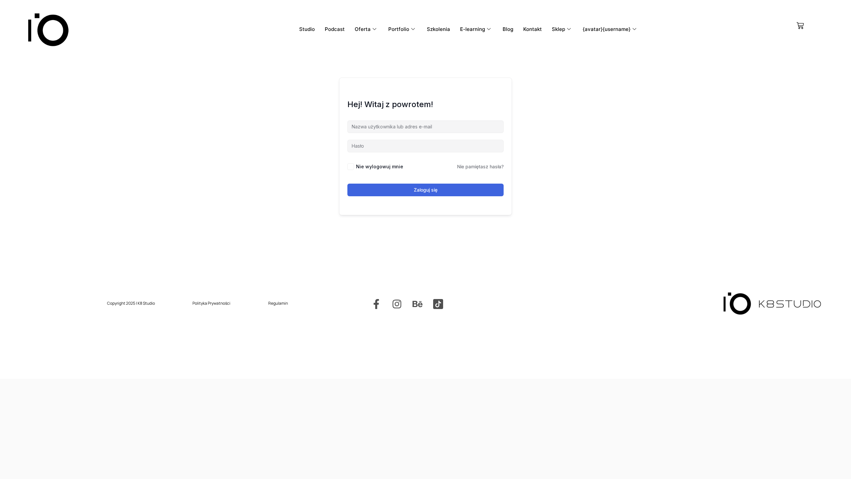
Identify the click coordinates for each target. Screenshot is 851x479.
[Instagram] (397, 304)
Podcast (335, 29)
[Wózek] (800, 25)
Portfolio (398, 29)
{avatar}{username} (607, 29)
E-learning (472, 29)
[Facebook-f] (376, 304)
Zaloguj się (425, 190)
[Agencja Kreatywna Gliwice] (438, 304)
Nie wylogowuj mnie (379, 166)
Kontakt (532, 29)
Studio (307, 29)
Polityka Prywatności (211, 303)
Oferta (363, 29)
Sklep (558, 29)
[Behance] (417, 304)
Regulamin (278, 303)
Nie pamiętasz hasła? (480, 166)
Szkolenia (438, 29)
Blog (508, 29)
